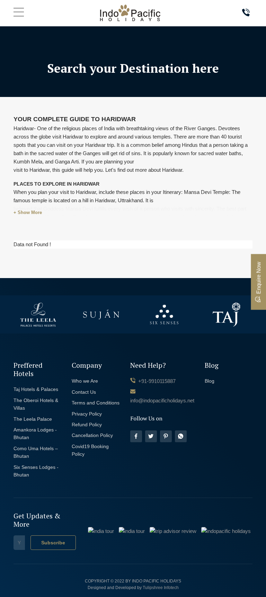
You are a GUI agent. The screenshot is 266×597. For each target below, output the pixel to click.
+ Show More (28, 212)
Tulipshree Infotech (161, 587)
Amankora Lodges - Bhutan (35, 433)
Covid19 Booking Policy (90, 450)
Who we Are (85, 381)
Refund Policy (87, 424)
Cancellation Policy (92, 435)
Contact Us (84, 392)
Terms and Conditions (95, 403)
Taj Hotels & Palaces (36, 389)
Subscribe (53, 542)
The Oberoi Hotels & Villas (36, 404)
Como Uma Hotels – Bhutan (36, 452)
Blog (209, 381)
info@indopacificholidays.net (162, 400)
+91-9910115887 (156, 381)
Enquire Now (258, 277)
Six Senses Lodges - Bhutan (36, 471)
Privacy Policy (87, 414)
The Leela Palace (33, 419)
